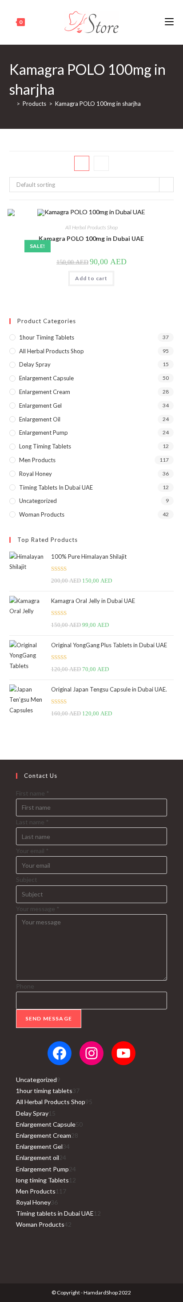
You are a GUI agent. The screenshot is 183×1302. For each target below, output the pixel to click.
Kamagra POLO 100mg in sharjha (98, 103)
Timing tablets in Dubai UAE (56, 487)
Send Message (48, 1018)
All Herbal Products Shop (91, 227)
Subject (26, 879)
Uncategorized (38, 500)
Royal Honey (35, 473)
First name (32, 793)
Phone (25, 986)
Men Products (37, 460)
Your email (32, 850)
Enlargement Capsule (46, 378)
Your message (38, 908)
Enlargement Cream (44, 391)
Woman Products (41, 514)
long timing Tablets (45, 446)
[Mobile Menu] (169, 22)
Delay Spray (35, 364)
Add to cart (91, 278)
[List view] (101, 163)
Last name (32, 822)
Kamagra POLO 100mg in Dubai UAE (91, 238)
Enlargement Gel (40, 405)
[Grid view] (81, 163)
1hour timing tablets (46, 337)
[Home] (11, 103)
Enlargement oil (39, 419)
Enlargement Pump (43, 432)
